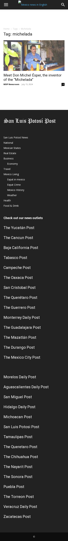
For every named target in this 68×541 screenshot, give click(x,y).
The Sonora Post (17, 477)
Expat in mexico (16, 179)
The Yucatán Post (18, 228)
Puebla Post (13, 486)
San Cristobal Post (19, 287)
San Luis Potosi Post (21, 427)
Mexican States (12, 148)
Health (7, 200)
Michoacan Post (17, 417)
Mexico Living (11, 174)
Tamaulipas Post (17, 437)
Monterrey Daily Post (21, 317)
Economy (12, 163)
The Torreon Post (18, 496)
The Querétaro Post (20, 297)
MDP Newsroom (11, 84)
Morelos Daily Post (19, 377)
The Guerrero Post (19, 307)
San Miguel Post (17, 397)
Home (6, 28)
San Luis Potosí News (15, 137)
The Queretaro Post (20, 447)
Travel (6, 169)
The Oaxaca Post (18, 277)
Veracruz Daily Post (20, 506)
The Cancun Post (18, 238)
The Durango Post (19, 347)
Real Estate (9, 153)
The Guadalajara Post (22, 327)
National (8, 142)
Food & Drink (11, 205)
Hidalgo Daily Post (19, 407)
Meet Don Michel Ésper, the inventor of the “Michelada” (32, 77)
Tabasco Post (15, 257)
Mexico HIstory (15, 190)
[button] (6, 4)
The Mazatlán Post (19, 337)
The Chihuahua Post (20, 457)
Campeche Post (17, 267)
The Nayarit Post (17, 467)
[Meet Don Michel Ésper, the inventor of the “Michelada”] (34, 55)
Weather (12, 195)
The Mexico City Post (21, 357)
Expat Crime (14, 184)
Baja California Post (20, 247)
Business (8, 158)
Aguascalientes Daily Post (26, 387)
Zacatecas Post (17, 516)
